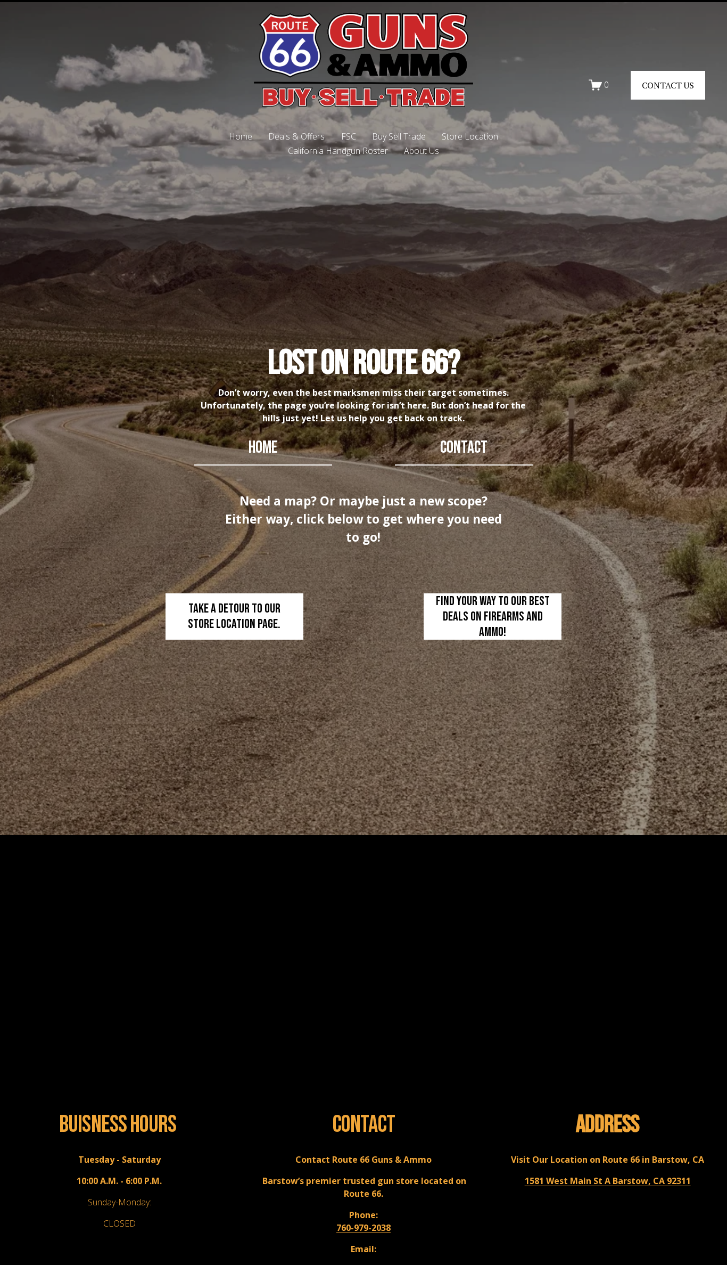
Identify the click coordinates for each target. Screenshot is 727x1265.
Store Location (470, 136)
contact (464, 447)
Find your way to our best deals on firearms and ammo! (493, 616)
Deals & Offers (296, 136)
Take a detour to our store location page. (234, 616)
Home (240, 136)
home (263, 447)
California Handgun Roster (338, 151)
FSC (348, 136)
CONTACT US (668, 85)
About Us (421, 151)
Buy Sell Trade (399, 136)
